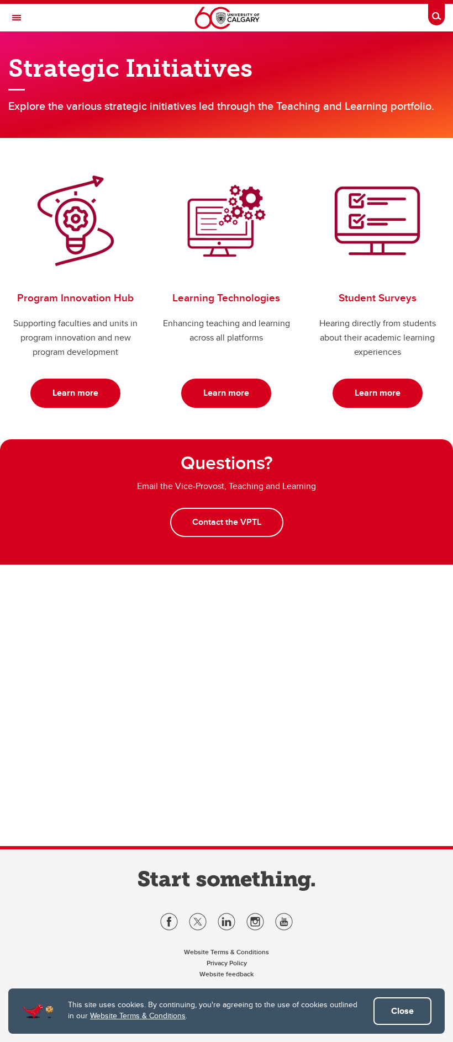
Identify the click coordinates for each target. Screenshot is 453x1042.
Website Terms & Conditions (138, 1015)
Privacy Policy (227, 962)
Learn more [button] (75, 392)
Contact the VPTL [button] (226, 521)
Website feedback (226, 974)
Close (402, 1010)
